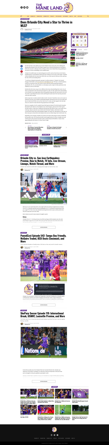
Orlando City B (46, 16)
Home (28, 16)
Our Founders (65, 16)
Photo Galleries (58, 16)
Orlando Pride (39, 16)
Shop (75, 16)
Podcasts (52, 16)
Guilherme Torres (28, 29)
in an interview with (45, 81)
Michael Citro (27, 170)
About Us (71, 16)
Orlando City (33, 16)
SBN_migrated (35, 123)
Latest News (80, 16)
